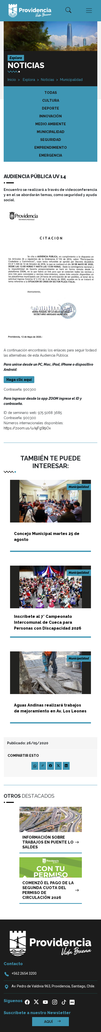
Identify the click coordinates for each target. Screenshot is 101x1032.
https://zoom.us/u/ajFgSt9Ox (27, 428)
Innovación (50, 116)
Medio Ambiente (50, 124)
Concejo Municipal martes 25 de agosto (46, 536)
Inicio (12, 80)
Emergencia (50, 155)
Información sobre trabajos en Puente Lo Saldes (48, 842)
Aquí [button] (48, 1022)
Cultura (50, 100)
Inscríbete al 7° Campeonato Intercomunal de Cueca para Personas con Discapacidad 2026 (47, 622)
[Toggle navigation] (89, 10)
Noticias (47, 80)
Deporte (50, 108)
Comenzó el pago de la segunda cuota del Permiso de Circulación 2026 (48, 890)
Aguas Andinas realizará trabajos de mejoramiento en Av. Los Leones (50, 708)
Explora (28, 80)
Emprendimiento (50, 147)
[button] (68, 10)
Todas (50, 93)
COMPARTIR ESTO (23, 756)
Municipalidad (71, 80)
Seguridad (50, 140)
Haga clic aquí (19, 380)
